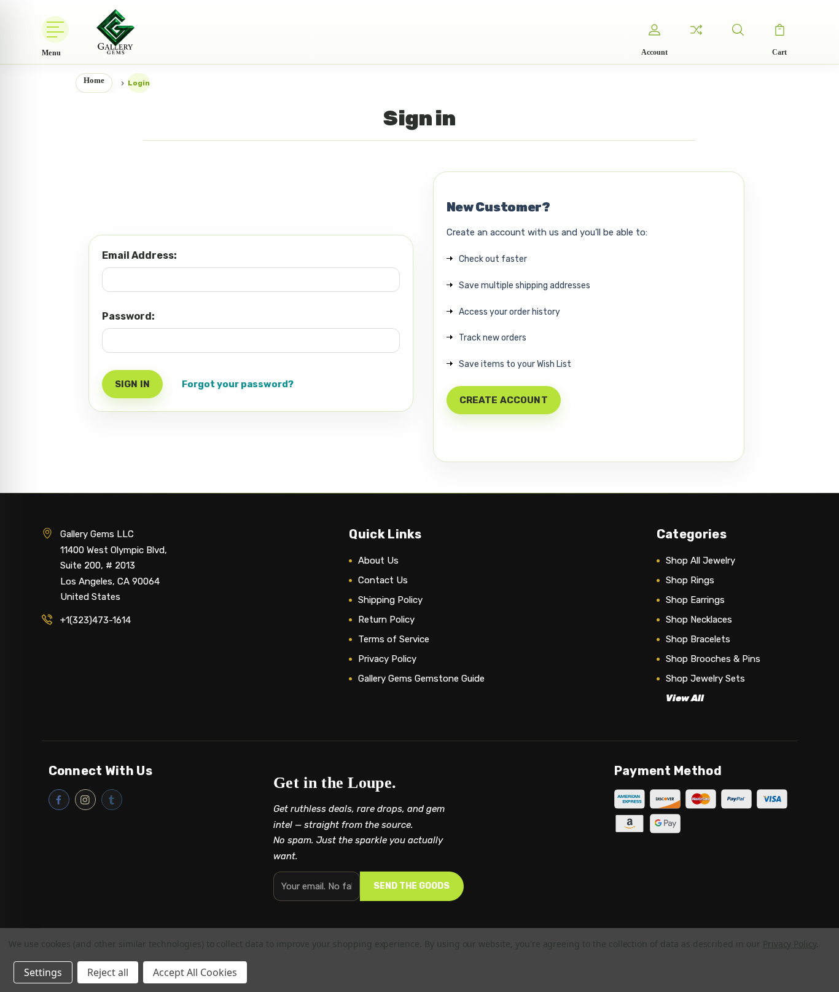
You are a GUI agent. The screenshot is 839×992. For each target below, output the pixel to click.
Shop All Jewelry (700, 560)
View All (685, 698)
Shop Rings (690, 580)
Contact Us (383, 580)
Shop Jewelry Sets (705, 678)
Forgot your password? (238, 384)
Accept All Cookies (195, 972)
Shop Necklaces (699, 619)
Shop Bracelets (698, 639)
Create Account (503, 400)
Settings (43, 972)
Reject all (107, 972)
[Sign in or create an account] (654, 29)
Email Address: (139, 255)
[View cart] (779, 29)
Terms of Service (393, 639)
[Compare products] (696, 29)
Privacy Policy (387, 658)
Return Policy (386, 619)
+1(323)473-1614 (95, 620)
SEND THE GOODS (411, 886)
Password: (128, 316)
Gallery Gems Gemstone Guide (421, 678)
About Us (378, 560)
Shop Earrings (695, 599)
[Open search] (737, 29)
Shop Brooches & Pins (713, 658)
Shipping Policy (390, 599)
